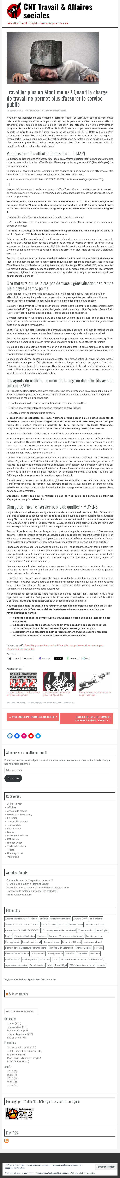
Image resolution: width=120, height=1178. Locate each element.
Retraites (70, 953)
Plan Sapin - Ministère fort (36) (24, 1058)
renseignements (55, 953)
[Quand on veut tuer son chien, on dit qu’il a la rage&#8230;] (95, 681)
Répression (82, 953)
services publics (29, 959)
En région (12, 817)
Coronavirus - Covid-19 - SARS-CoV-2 (22, 930)
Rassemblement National (17, 953)
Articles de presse (17, 810)
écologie (101, 965)
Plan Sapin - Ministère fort (63, 703)
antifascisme (96, 919)
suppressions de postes (16, 965)
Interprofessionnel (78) (20, 1034)
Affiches (11, 807)
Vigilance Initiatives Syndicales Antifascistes (30, 979)
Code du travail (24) (18, 1061)
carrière (62, 924)
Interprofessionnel (17, 821)
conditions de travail (95, 924)
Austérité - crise (48, 924)
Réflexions (13, 839)
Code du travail (76, 924)
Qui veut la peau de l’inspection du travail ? (30, 880)
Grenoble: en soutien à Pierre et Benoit (28, 883)
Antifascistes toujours (19, 894)
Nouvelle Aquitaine (17, 835)
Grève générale (12, 942)
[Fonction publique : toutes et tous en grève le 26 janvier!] (23, 681)
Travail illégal (61, 965)
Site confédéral (19, 993)
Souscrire (13, 778)
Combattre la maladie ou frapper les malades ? (32, 891)
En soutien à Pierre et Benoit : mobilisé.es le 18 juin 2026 (38, 887)
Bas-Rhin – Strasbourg (19, 814)
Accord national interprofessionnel (21, 919)
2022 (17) (12, 1085)
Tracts (22, 703)
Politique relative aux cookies (83, 1173)
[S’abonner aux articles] (6, 1140)
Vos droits (13, 856)
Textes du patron (16, 846)
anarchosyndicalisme (60, 919)
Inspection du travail (43, 703)
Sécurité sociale (37, 965)
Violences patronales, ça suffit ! (33, 717)
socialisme (45, 959)
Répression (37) (16, 1054)
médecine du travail (93, 942)
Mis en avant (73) (16, 1037)
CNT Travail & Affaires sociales (58, 11)
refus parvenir (38, 953)
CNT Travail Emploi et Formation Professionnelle (45, 111)
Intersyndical (14, 825)
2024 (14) (12, 1078)
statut (55, 959)
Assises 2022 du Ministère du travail (21, 924)
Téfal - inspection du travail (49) (24, 1051)
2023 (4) (12, 1082)
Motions (11, 832)
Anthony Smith (80, 919)
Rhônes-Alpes (13, 703)
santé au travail (12, 959)
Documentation (86, 930)
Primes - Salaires (83, 948)
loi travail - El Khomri (71, 942)
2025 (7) (12, 1074)
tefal (50, 965)
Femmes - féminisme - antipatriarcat (66, 936)
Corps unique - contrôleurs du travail (59, 930)
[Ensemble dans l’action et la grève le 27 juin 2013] (59, 681)
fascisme (42, 936)
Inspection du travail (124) (21, 1047)
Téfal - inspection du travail (82, 965)
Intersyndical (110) (17, 1027)
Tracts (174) (14, 1023)
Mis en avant (14, 828)
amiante (44, 919)
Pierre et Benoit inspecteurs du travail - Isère (25, 948)
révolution (95, 953)
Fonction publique (94, 936)
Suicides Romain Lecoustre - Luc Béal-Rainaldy (82, 959)
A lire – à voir (14, 803)
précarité (98, 948)
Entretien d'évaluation (24, 936)
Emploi (31, 703)
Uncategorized (15, 853)
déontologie (101, 930)
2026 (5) (12, 1071)
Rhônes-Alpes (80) (17, 1030)
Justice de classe (51, 942)
